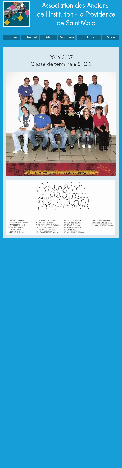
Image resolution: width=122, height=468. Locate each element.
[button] (110, 37)
